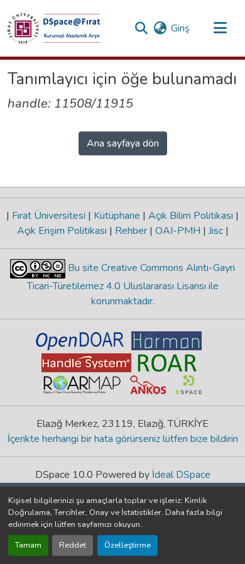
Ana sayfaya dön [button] (123, 143)
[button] (54, 28)
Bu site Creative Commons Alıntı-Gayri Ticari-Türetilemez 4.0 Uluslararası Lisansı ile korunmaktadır (131, 284)
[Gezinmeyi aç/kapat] (219, 28)
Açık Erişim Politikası (63, 231)
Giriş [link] (180, 28)
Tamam (28, 545)
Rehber (131, 231)
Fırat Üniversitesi (48, 216)
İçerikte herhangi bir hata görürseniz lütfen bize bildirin (123, 439)
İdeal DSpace (181, 475)
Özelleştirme (127, 545)
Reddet (72, 545)
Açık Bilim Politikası (191, 216)
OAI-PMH (178, 231)
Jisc (216, 231)
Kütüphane (117, 216)
